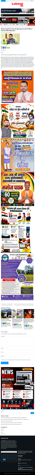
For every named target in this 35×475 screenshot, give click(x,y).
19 (6, 458)
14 (11, 456)
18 (4, 458)
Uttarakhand (3, 433)
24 (2, 459)
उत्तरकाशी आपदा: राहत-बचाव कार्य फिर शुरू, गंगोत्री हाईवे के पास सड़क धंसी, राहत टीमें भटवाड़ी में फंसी (17, 320)
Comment (3, 336)
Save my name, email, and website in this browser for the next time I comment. (16, 359)
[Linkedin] (5, 48)
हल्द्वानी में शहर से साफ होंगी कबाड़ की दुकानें (6, 421)
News (1, 301)
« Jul (8, 463)
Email (2, 352)
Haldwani (2, 428)
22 (13, 458)
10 (2, 456)
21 (11, 458)
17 (2, 458)
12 (6, 456)
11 (4, 456)
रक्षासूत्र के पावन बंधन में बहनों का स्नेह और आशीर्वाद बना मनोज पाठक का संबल (11, 424)
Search (2, 410)
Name (2, 348)
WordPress (28, 473)
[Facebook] (2, 48)
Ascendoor (21, 473)
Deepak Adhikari (8, 32)
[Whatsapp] (7, 48)
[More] (9, 48)
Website (2, 356)
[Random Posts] (31, 0)
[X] (3, 48)
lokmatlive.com (12, 473)
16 (15, 456)
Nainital (2, 430)
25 (4, 459)
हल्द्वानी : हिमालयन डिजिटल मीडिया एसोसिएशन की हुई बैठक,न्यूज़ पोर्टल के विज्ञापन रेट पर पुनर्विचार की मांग (15, 419)
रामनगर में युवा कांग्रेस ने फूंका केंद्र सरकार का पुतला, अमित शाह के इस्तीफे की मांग (11, 422)
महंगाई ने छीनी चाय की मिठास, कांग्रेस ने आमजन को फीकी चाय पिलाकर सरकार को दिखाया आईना (13, 417)
